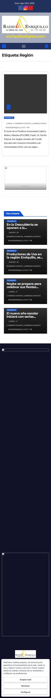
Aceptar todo (25, 679)
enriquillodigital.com (25, 36)
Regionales (11, 221)
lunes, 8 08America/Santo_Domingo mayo (26, 124)
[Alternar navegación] (23, 46)
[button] (42, 46)
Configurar (25, 692)
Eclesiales (11, 280)
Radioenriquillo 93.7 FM (18, 128)
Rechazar (25, 686)
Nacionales (9, 117)
